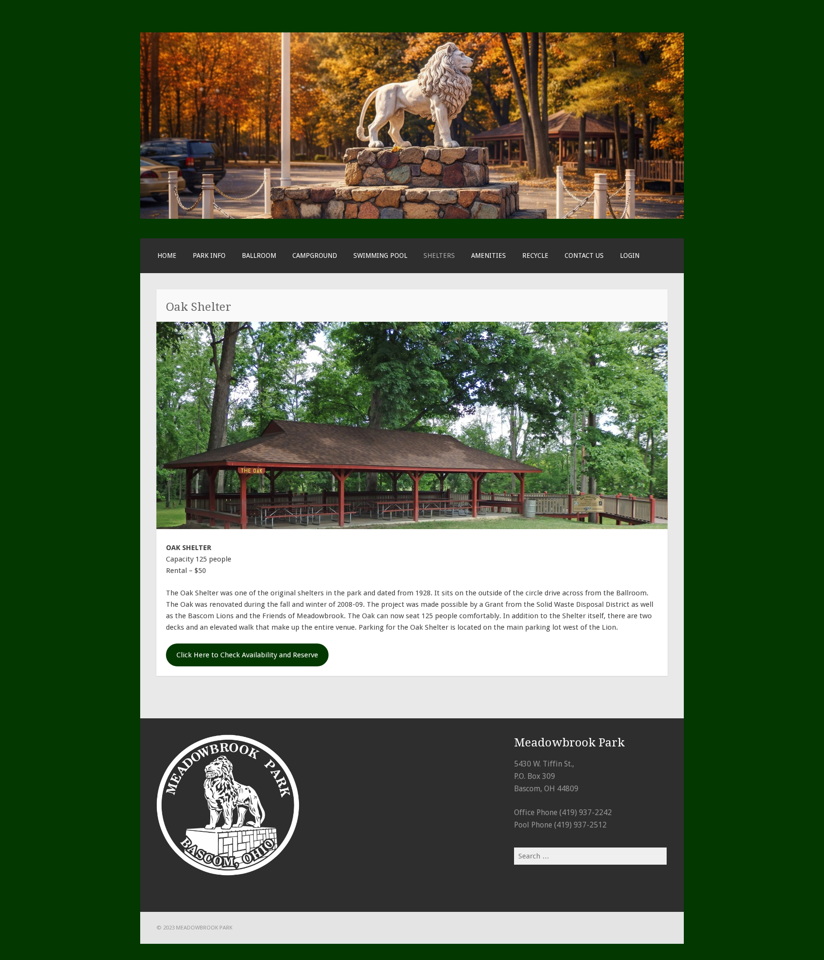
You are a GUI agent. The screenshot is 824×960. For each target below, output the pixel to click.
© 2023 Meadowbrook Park (194, 927)
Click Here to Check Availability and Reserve (247, 655)
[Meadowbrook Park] (412, 216)
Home (166, 255)
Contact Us (584, 255)
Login (629, 255)
